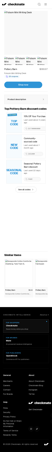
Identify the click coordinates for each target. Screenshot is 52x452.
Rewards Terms (10, 435)
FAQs (5, 408)
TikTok (32, 394)
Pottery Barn (10, 290)
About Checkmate (36, 381)
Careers (6, 385)
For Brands (8, 394)
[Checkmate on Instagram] (31, 428)
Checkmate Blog (36, 385)
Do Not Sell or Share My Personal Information (12, 423)
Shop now (23, 84)
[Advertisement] (26, 222)
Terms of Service (10, 431)
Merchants (8, 381)
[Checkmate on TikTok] (37, 428)
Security (6, 412)
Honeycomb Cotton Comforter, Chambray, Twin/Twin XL (17, 294)
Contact (7, 390)
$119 (30, 290)
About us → (44, 315)
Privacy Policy (9, 417)
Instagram (33, 390)
